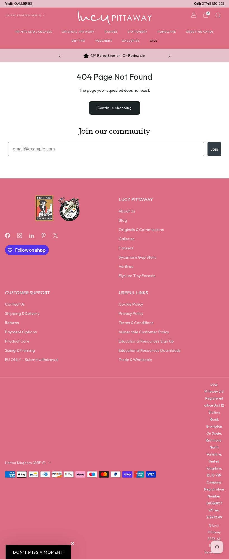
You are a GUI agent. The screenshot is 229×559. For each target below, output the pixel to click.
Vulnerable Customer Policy (144, 331)
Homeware (167, 32)
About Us (127, 211)
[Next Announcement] (169, 55)
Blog (123, 220)
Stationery (137, 32)
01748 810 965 (213, 3)
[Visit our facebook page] (7, 236)
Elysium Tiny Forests (137, 275)
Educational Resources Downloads (150, 350)
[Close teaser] (72, 543)
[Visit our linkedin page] (31, 236)
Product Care (17, 341)
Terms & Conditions (136, 322)
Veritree (126, 266)
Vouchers (103, 41)
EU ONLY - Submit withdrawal (31, 359)
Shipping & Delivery (22, 313)
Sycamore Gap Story (137, 257)
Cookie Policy (131, 304)
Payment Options (21, 331)
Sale (153, 41)
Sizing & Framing (20, 350)
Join (214, 149)
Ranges (111, 32)
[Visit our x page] (56, 236)
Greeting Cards (200, 32)
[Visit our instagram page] (19, 236)
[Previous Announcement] (59, 55)
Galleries (130, 41)
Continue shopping (114, 108)
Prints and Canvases (33, 32)
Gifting (78, 41)
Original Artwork (78, 32)
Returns (12, 322)
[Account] (194, 15)
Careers (126, 248)
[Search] (218, 15)
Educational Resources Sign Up (146, 341)
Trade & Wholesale (135, 359)
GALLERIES (23, 3)
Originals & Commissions (141, 229)
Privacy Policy (131, 313)
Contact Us (15, 304)
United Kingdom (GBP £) (23, 15)
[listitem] (114, 55)
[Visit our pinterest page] (44, 236)
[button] (38, 552)
